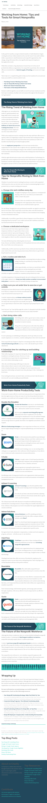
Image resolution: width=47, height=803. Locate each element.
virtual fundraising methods (10, 344)
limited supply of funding (24, 70)
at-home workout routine (23, 297)
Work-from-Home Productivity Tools (14, 85)
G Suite (17, 459)
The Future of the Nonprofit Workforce (15, 87)
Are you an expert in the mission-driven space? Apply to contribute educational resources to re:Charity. (11, 794)
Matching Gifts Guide (7, 750)
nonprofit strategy (28, 5)
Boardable (18, 569)
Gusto (16, 599)
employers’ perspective (14, 145)
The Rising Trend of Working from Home (15, 81)
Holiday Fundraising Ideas (8, 754)
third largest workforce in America (30, 637)
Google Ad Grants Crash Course (10, 744)
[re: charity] (4, 1)
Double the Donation (21, 404)
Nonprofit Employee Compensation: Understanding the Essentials (23, 714)
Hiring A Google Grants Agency (10, 746)
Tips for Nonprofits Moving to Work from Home (17, 83)
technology (19, 5)
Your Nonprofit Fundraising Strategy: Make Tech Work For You (22, 695)
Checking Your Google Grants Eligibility (12, 748)
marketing (13, 5)
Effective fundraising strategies (10, 426)
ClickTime (18, 540)
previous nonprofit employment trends (19, 643)
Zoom (16, 437)
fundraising (5, 5)
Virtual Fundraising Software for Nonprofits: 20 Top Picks (20, 709)
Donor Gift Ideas (6, 752)
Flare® (25, 518)
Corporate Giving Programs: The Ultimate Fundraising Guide (21, 701)
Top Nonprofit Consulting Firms (10, 742)
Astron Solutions (20, 514)
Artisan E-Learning (20, 486)
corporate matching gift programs (33, 412)
